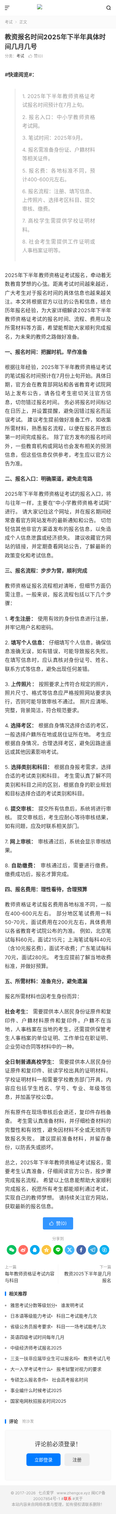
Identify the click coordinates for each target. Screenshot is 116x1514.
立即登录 (43, 1459)
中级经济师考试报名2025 (36, 1347)
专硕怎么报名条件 (28, 1379)
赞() (35, 56)
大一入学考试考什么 (30, 1369)
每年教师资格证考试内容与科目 (29, 1277)
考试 (9, 22)
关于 (79, 1498)
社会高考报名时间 (70, 1379)
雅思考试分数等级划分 (32, 1305)
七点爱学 (58, 8)
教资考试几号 (97, 1358)
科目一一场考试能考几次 (81, 1326)
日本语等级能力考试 (30, 1316)
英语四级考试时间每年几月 (37, 1337)
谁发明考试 (72, 1305)
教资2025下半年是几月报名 (87, 1277)
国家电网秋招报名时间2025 (38, 1401)
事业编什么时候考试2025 (36, 1390)
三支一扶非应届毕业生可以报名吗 (44, 1358)
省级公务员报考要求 (30, 1326)
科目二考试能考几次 (76, 1316)
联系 (68, 1498)
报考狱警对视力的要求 (79, 1369)
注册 (77, 1459)
